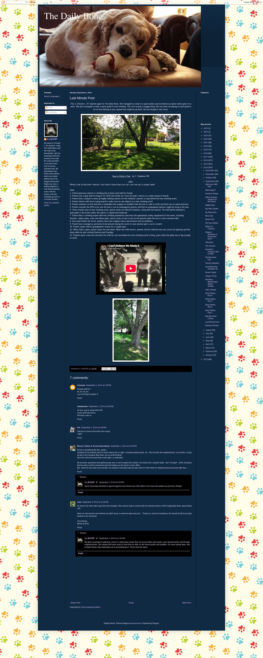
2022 (205, 139)
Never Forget (210, 272)
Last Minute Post (212, 322)
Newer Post (75, 603)
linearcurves (136, 623)
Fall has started (211, 223)
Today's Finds (211, 276)
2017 (205, 157)
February (210, 351)
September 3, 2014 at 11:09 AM (95, 502)
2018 (205, 153)
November (210, 174)
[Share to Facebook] (111, 368)
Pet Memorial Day (210, 258)
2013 (205, 359)
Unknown (81, 385)
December (210, 170)
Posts (50, 108)
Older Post (186, 603)
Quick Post (209, 219)
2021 (205, 142)
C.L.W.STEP (89, 482)
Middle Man (210, 205)
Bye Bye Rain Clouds (211, 317)
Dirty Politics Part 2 (210, 306)
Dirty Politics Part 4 (210, 294)
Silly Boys (209, 242)
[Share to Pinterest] (114, 368)
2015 (205, 164)
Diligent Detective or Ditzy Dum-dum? (211, 235)
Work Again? (210, 190)
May (208, 341)
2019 (205, 150)
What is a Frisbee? (210, 227)
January (209, 355)
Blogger (156, 623)
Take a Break (210, 290)
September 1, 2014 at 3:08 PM (101, 406)
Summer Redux (211, 194)
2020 (205, 146)
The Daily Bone (73, 15)
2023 (205, 135)
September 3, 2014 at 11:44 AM (112, 538)
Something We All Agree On (211, 268)
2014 (205, 167)
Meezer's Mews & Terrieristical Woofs (93, 446)
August (209, 330)
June (208, 337)
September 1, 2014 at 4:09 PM (93, 427)
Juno (79, 502)
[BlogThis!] (105, 368)
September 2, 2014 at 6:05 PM (111, 482)
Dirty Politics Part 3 (210, 300)
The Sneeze (210, 246)
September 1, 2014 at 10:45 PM (124, 446)
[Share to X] (108, 368)
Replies (83, 477)
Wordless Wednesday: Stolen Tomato (211, 283)
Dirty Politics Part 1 (210, 311)
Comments (52, 112)
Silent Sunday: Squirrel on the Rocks (211, 199)
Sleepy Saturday (212, 263)
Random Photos (212, 325)
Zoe (78, 427)
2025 (205, 128)
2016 (205, 160)
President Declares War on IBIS (212, 251)
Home (131, 603)
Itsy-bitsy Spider (211, 209)
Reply (79, 398)
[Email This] (103, 368)
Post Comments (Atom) (90, 607)
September (210, 181)
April (208, 344)
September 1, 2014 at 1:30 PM (98, 385)
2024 (205, 132)
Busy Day (209, 216)
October (209, 178)
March (208, 348)
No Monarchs (210, 212)
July (207, 333)
